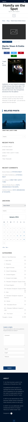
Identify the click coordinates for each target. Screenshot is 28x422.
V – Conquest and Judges (10, 278)
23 (24, 235)
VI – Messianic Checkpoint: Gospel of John (14, 281)
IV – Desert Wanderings (10, 271)
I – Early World (8, 260)
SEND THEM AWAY (7, 150)
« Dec (3, 247)
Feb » (7, 247)
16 (24, 232)
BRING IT (4, 156)
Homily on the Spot (14, 7)
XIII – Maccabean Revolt (10, 304)
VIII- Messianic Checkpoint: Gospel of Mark (15, 288)
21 (17, 235)
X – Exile (6, 292)
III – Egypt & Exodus (9, 267)
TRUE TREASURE (6, 159)
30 (24, 239)
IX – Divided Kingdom (9, 274)
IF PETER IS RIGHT (7, 146)
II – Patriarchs (7, 264)
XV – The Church (8, 313)
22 (20, 235)
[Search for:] (7, 2)
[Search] (24, 2)
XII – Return (7, 301)
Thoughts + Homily (7, 317)
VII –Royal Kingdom (9, 285)
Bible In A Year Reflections (9, 257)
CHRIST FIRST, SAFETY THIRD (9, 130)
